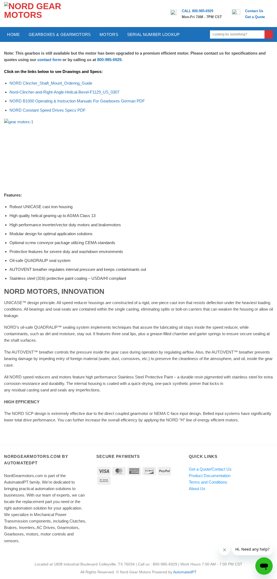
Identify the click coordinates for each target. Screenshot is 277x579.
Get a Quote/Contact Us (210, 469)
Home (13, 34)
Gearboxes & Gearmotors (60, 34)
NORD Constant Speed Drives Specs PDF (47, 110)
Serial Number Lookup (153, 34)
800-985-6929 (109, 59)
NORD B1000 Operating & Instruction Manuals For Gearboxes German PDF (77, 101)
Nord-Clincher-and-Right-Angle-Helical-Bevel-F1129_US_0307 (64, 92)
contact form (49, 59)
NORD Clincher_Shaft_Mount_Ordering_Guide (50, 83)
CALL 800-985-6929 (197, 11)
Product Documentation (209, 475)
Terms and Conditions (208, 482)
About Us (197, 488)
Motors (109, 34)
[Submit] (269, 34)
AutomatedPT (185, 572)
